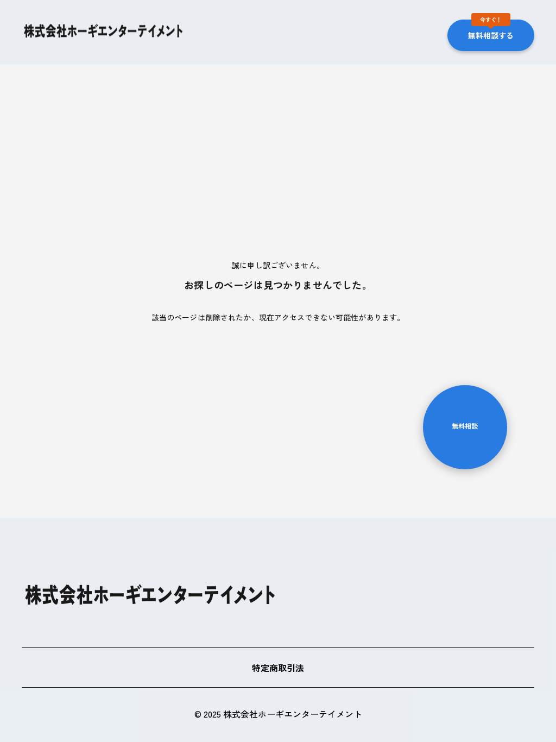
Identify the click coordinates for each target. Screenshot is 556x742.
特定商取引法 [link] (278, 667)
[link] (103, 31)
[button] (490, 32)
